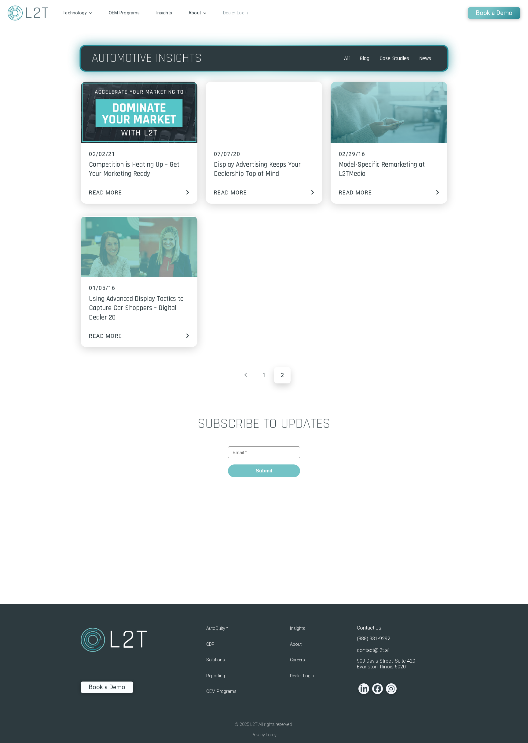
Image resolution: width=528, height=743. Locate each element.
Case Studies (394, 58)
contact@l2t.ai (373, 650)
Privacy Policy (264, 734)
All (347, 58)
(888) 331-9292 (373, 638)
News (425, 58)
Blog (364, 58)
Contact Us (369, 628)
